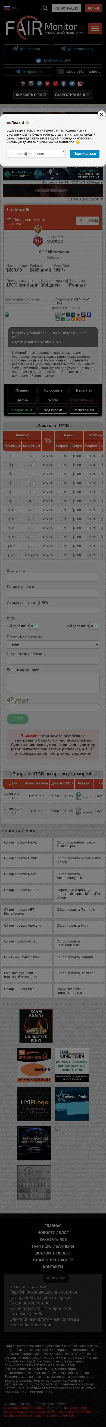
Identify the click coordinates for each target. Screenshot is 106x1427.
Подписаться (84, 153)
